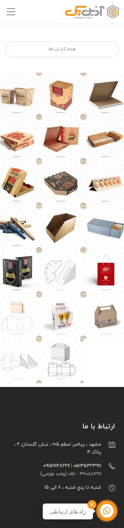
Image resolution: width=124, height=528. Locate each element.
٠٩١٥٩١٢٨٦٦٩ (56, 465)
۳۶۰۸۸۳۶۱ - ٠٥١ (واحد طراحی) (70, 474)
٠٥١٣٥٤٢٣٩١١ (87, 465)
